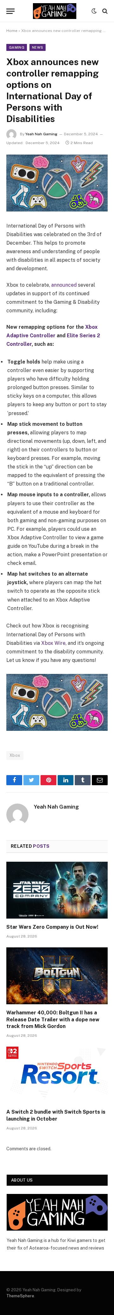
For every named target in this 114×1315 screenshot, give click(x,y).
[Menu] (10, 11)
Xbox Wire (53, 643)
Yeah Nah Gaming (41, 134)
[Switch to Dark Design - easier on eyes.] (94, 11)
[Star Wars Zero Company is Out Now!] (57, 890)
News (37, 47)
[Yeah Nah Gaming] (54, 11)
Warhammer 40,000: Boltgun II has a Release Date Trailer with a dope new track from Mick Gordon (52, 1020)
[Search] (104, 11)
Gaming (16, 47)
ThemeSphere (20, 1296)
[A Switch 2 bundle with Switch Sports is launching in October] (57, 1075)
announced (63, 285)
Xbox (15, 755)
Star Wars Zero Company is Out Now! (52, 927)
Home (11, 30)
